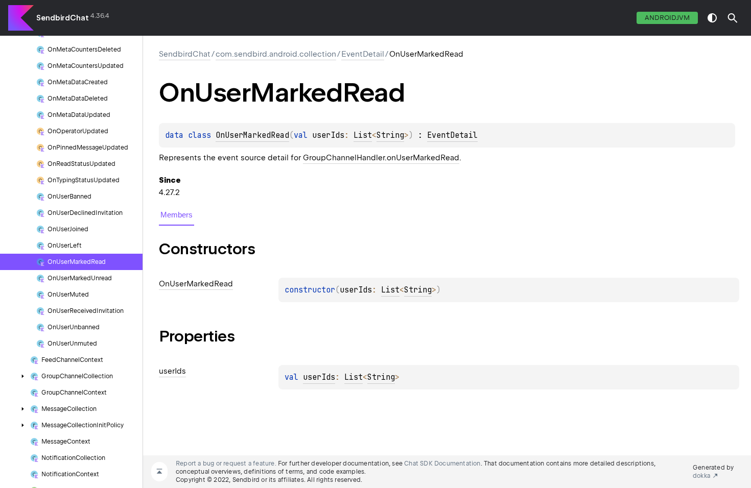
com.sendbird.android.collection (276, 54)
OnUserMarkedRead (252, 135)
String (390, 135)
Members (176, 214)
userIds (319, 377)
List (363, 135)
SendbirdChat (62, 17)
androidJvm (667, 17)
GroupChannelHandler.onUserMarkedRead (381, 157)
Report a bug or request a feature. (226, 463)
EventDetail (362, 54)
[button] (732, 18)
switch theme (712, 18)
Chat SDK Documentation (442, 463)
